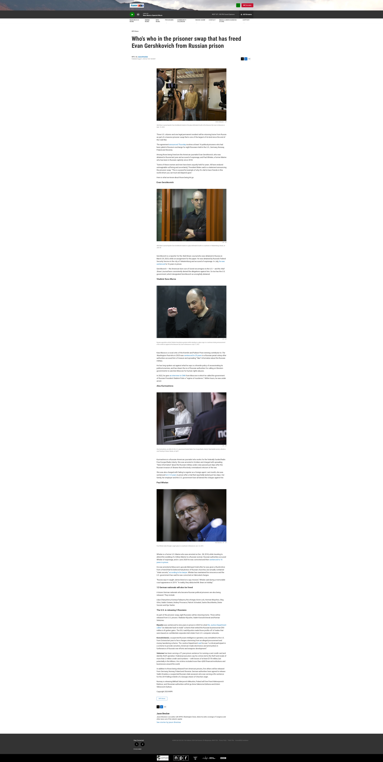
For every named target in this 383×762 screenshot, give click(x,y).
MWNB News (147, 20)
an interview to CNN (178, 376)
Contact (212, 20)
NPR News (158, 20)
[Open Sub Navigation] (166, 23)
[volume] (138, 14)
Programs (169, 20)
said (199, 643)
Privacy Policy (223, 740)
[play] (132, 14)
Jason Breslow (143, 57)
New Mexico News (134, 20)
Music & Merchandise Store (228, 20)
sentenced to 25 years (193, 355)
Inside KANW (200, 20)
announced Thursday (177, 144)
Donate (248, 5)
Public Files (231, 740)
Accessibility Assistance (241, 740)
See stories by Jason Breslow (169, 722)
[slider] (141, 14)
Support (246, 20)
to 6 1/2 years (171, 475)
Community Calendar (181, 20)
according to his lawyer (178, 572)
